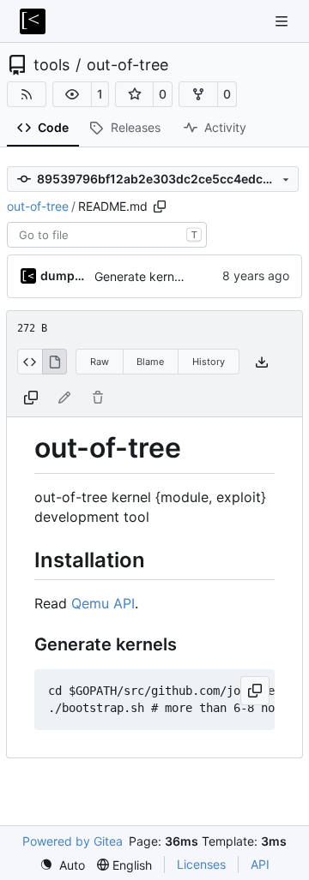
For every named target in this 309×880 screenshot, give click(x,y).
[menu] (62, 865)
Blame (150, 362)
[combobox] (107, 235)
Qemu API (103, 603)
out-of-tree (127, 65)
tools (51, 65)
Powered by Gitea (72, 841)
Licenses (201, 864)
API (260, 864)
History (208, 362)
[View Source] (29, 361)
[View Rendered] (55, 361)
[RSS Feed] (26, 94)
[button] (72, 94)
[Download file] (262, 362)
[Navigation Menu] (283, 21)
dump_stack (64, 275)
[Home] (33, 21)
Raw (99, 362)
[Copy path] (160, 207)
